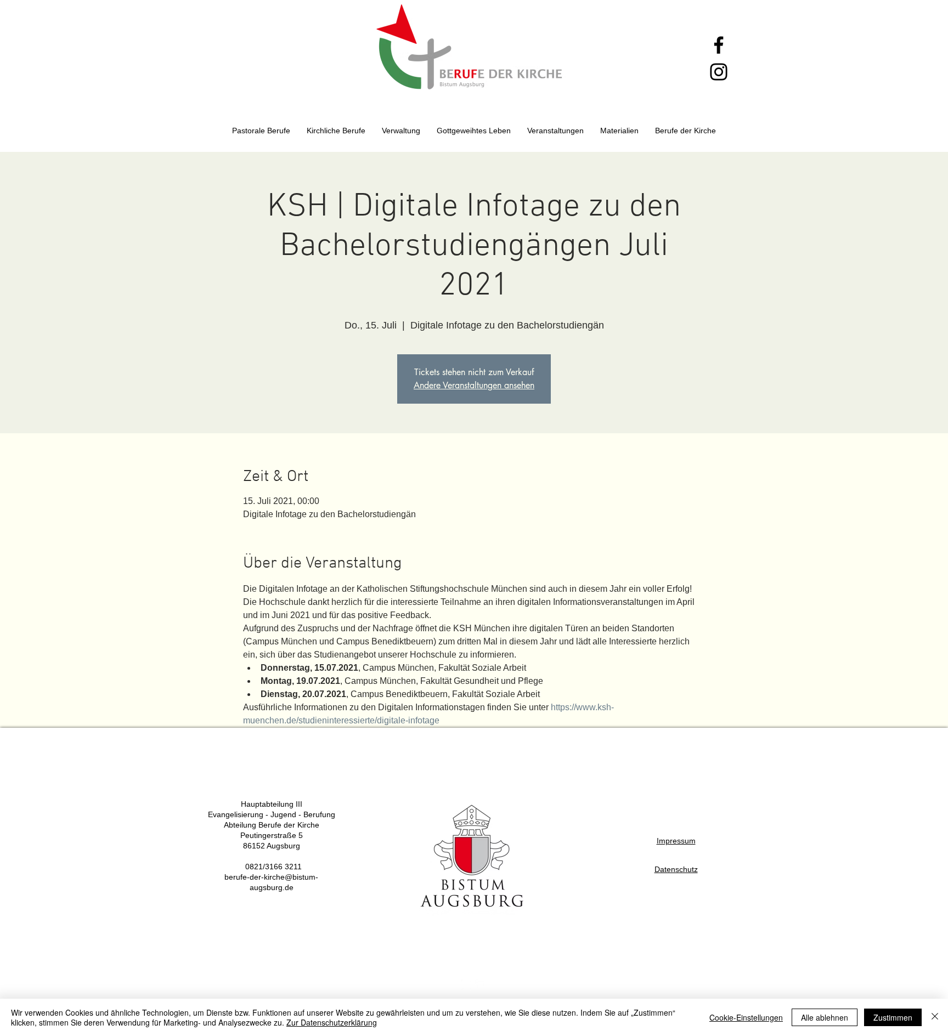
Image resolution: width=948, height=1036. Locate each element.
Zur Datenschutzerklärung (331, 1022)
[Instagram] (718, 71)
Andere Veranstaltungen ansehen (474, 385)
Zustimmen (892, 1017)
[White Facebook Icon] (480, 985)
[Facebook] (718, 44)
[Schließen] (934, 1017)
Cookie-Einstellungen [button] (746, 1017)
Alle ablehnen (824, 1017)
